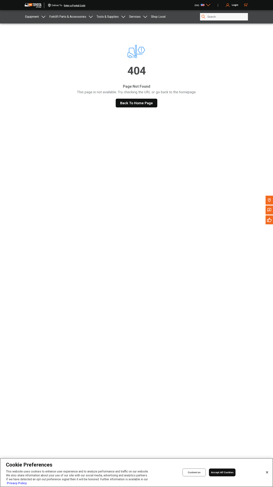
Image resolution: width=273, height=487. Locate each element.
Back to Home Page (136, 103)
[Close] (267, 472)
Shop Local (158, 16)
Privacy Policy (17, 483)
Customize (194, 472)
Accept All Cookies (222, 472)
